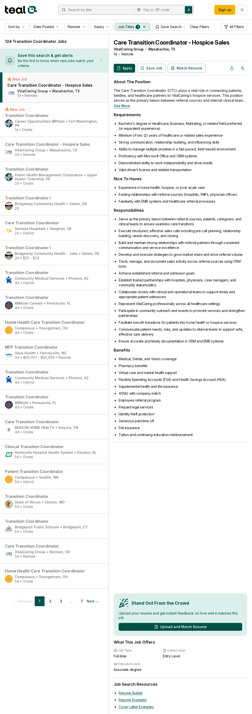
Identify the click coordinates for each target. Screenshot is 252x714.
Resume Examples (133, 700)
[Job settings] (242, 68)
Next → (93, 601)
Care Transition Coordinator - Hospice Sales (171, 42)
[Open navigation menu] (242, 10)
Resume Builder (131, 693)
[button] (144, 27)
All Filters (237, 27)
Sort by (14, 27)
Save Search (171, 27)
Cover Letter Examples (136, 707)
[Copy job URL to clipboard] (231, 68)
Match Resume (189, 68)
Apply (127, 68)
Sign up (224, 10)
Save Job (154, 68)
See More (122, 106)
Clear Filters (199, 27)
